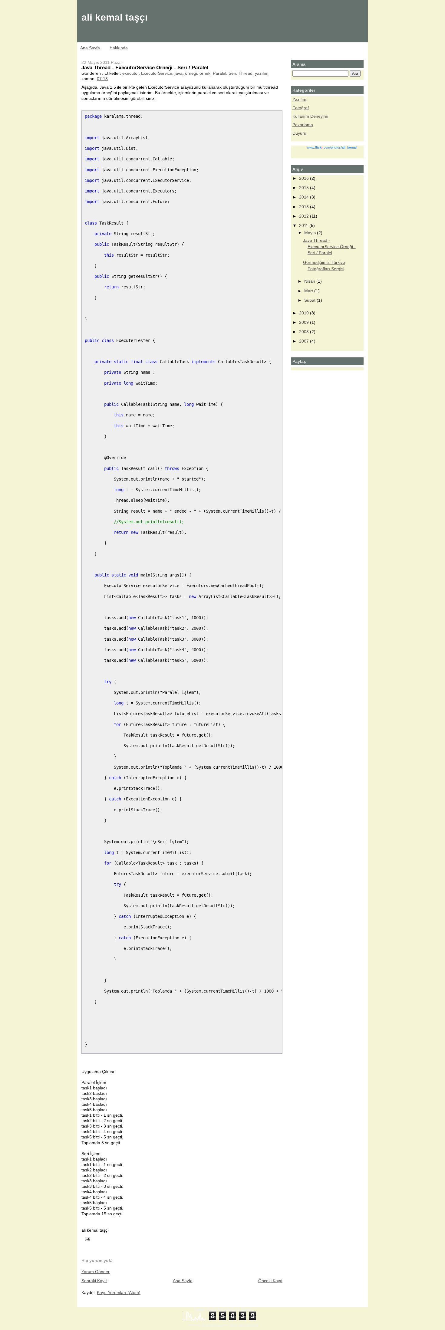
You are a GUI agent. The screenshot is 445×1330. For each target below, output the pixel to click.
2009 (304, 322)
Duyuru (299, 133)
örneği (191, 73)
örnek (204, 73)
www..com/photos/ (332, 147)
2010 (304, 312)
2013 (304, 206)
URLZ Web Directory (244, 1325)
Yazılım (299, 99)
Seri (232, 73)
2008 (304, 331)
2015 (304, 187)
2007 (304, 341)
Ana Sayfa (90, 47)
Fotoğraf (300, 107)
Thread (245, 73)
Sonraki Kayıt (94, 1280)
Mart (309, 290)
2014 (304, 197)
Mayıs (310, 232)
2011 (304, 225)
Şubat (310, 300)
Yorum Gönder (95, 1271)
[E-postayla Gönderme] (86, 1238)
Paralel (219, 73)
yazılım (262, 73)
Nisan (310, 281)
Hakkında (119, 47)
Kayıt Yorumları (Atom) (118, 1292)
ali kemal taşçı (114, 17)
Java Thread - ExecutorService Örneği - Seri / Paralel (144, 67)
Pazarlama (302, 124)
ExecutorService (156, 73)
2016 (304, 178)
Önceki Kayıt (270, 1280)
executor (130, 73)
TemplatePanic (212, 1325)
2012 (304, 216)
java (179, 73)
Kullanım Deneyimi (310, 116)
